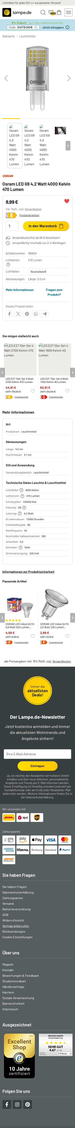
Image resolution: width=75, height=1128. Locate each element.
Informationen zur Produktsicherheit (28, 571)
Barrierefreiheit (13, 1003)
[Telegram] (44, 313)
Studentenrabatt (14, 981)
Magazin (8, 964)
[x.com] (18, 313)
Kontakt (8, 970)
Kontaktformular (15, 790)
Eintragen (37, 766)
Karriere (8, 992)
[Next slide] (68, 145)
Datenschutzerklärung (39, 797)
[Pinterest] (27, 313)
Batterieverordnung (16, 909)
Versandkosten (33, 209)
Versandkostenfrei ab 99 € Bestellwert (36, 237)
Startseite (8, 36)
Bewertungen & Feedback (20, 975)
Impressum (10, 1009)
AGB (5, 914)
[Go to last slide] (2, 372)
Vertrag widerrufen (15, 926)
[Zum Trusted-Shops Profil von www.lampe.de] (37, 1056)
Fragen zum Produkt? (54, 292)
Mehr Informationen (20, 290)
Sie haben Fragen (14, 887)
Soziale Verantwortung (18, 998)
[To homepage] (16, 12)
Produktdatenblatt (29, 215)
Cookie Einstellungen (17, 937)
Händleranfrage (13, 987)
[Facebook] (9, 313)
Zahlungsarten (12, 898)
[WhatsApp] (35, 313)
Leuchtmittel (27, 36)
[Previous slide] (7, 145)
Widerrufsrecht (13, 920)
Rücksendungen (13, 931)
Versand (8, 903)
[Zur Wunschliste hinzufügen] (66, 201)
